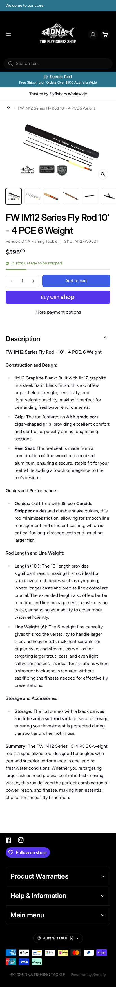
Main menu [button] (27, 915)
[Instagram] (21, 840)
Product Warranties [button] (39, 876)
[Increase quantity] (33, 281)
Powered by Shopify (88, 974)
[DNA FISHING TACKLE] (58, 35)
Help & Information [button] (38, 896)
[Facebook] (8, 840)
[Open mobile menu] (8, 34)
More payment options (58, 312)
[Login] (93, 35)
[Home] (8, 108)
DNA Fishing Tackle (39, 241)
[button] (58, 339)
